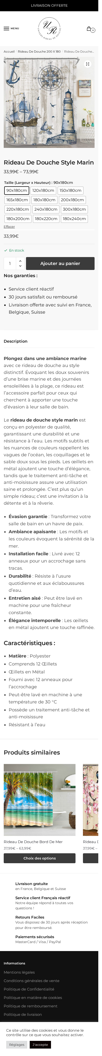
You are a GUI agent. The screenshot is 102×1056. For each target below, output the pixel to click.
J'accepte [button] (40, 1045)
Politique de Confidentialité (29, 989)
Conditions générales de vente (31, 980)
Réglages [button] (16, 1045)
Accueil (9, 51)
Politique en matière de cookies (33, 997)
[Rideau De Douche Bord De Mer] (40, 800)
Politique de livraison (23, 1014)
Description (15, 341)
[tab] (49, 341)
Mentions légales (19, 972)
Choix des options (40, 858)
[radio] (17, 190)
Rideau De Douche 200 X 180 (39, 51)
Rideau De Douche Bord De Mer (33, 841)
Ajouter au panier (60, 263)
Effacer (9, 227)
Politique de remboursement (30, 1006)
